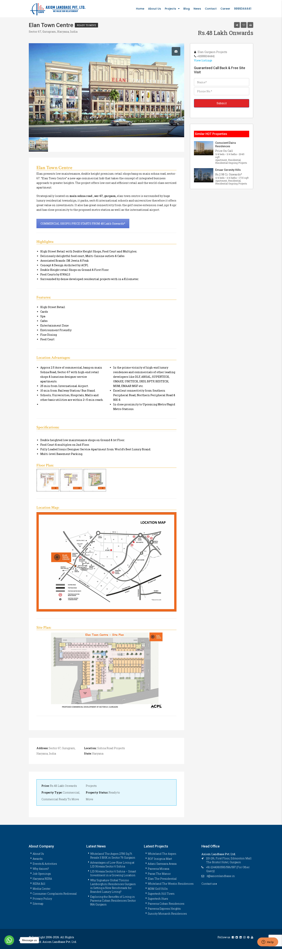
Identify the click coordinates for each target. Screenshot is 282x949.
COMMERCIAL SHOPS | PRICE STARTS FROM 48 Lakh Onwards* (82, 223)
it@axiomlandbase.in (221, 876)
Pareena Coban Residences (166, 903)
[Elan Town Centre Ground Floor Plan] (94, 480)
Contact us (208, 883)
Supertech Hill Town (161, 893)
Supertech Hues (158, 898)
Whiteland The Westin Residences (171, 883)
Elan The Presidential (162, 878)
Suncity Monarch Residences (167, 913)
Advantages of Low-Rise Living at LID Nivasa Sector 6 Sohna (112, 864)
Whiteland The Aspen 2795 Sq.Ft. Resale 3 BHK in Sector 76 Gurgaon (112, 855)
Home (140, 9)
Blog (186, 9)
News (197, 9)
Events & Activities (45, 864)
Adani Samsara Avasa (162, 864)
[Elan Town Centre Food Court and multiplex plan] (71, 480)
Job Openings (42, 873)
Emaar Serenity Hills (228, 169)
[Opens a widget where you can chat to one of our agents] (267, 942)
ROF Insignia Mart (160, 859)
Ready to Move (86, 25)
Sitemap (38, 903)
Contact (211, 9)
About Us (154, 9)
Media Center (41, 888)
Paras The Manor (159, 873)
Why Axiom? (41, 868)
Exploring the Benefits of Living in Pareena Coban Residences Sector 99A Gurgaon (113, 900)
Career (225, 9)
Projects (170, 9)
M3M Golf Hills (158, 888)
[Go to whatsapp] (9, 940)
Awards (38, 859)
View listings (203, 60)
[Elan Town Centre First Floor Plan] (47, 480)
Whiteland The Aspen (162, 854)
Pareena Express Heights (164, 908)
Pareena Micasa (158, 868)
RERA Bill (39, 883)
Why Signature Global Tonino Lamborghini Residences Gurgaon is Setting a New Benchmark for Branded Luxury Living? (113, 886)
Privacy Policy (42, 898)
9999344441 (242, 9)
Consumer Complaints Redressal (55, 893)
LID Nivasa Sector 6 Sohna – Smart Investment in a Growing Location (113, 873)
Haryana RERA (42, 878)
